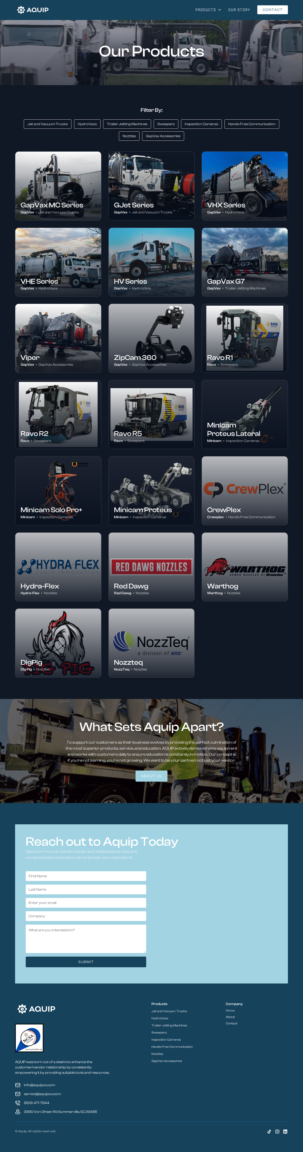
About (230, 1017)
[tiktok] (269, 1131)
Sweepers (159, 1032)
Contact (273, 10)
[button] (208, 9)
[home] (33, 10)
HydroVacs (160, 1018)
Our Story (239, 10)
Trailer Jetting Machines (169, 1025)
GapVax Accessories (167, 1061)
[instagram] (277, 1131)
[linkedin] (285, 1131)
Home (230, 1010)
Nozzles (157, 1054)
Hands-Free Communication (172, 1047)
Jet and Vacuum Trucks (169, 1011)
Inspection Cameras (166, 1040)
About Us (151, 776)
